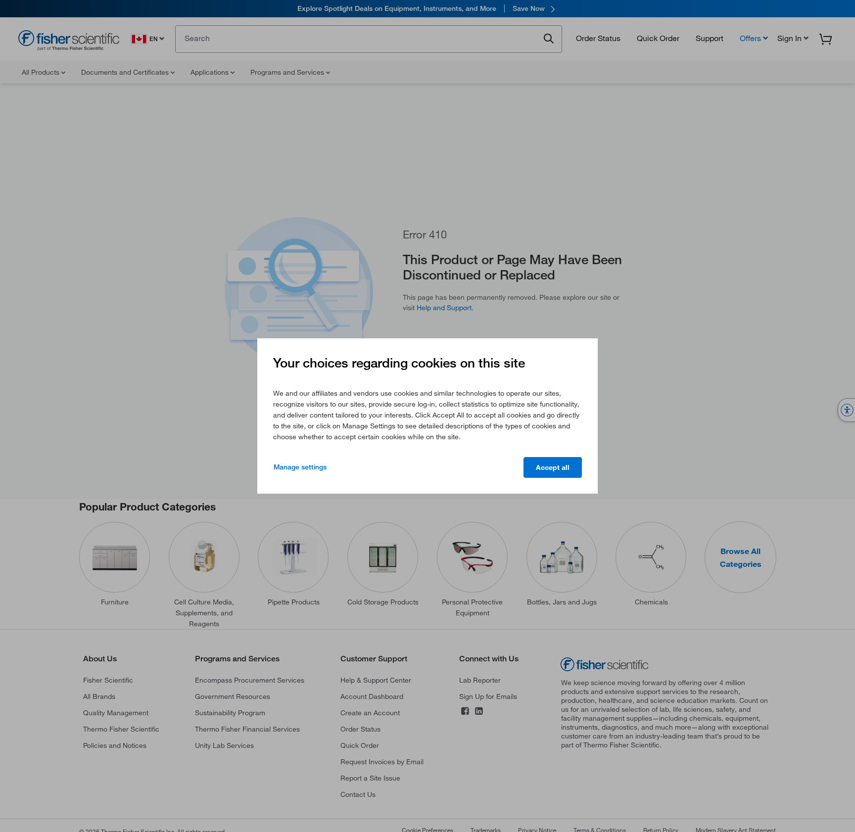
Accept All (553, 467)
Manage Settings (300, 466)
